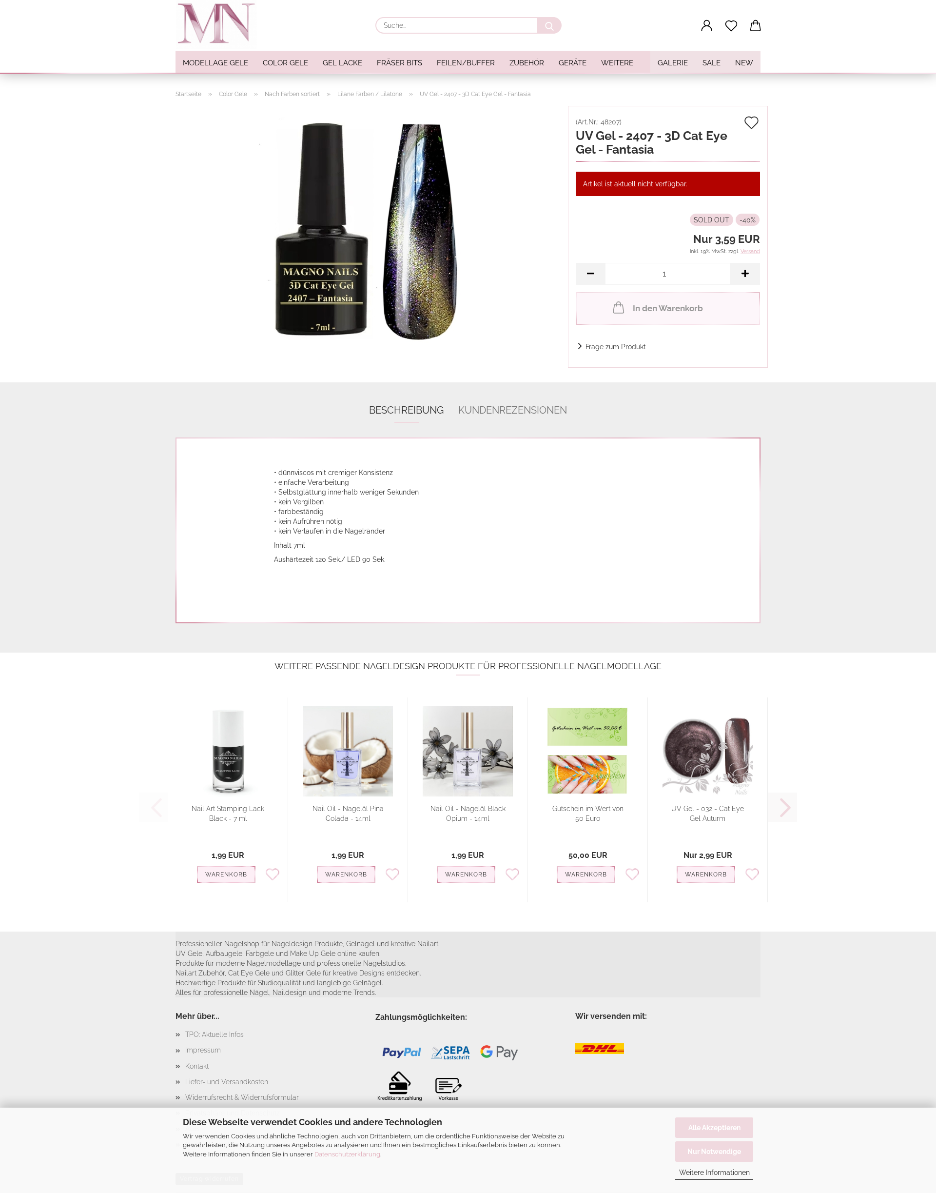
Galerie (673, 63)
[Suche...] (549, 25)
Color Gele (285, 63)
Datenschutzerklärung (347, 1154)
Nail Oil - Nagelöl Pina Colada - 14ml (348, 813)
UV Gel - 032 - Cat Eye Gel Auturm (707, 813)
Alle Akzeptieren (714, 1128)
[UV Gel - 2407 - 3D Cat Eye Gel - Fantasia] (368, 227)
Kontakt (197, 1066)
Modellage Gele (215, 63)
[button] (707, 26)
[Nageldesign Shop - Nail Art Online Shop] (220, 24)
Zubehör (526, 63)
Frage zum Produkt (615, 347)
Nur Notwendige (714, 1151)
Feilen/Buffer (466, 63)
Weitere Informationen (714, 1172)
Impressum (203, 1050)
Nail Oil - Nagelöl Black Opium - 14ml (468, 813)
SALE (711, 63)
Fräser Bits (399, 63)
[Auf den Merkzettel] (272, 873)
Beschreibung (406, 410)
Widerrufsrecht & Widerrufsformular (242, 1097)
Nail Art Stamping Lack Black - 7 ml (228, 813)
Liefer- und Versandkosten (226, 1082)
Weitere (617, 63)
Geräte (572, 63)
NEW (744, 63)
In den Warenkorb (668, 308)
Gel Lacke (342, 63)
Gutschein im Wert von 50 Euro (588, 813)
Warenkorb (226, 874)
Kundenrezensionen (512, 410)
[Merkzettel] (731, 26)
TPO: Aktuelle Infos (214, 1034)
